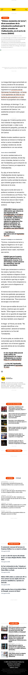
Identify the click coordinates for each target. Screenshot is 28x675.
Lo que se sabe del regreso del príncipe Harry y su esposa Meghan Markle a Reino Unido (13, 557)
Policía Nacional (5, 386)
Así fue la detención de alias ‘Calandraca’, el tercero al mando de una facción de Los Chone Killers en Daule (13, 568)
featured (4, 385)
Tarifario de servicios (14, 666)
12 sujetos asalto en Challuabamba (15, 382)
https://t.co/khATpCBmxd (12, 360)
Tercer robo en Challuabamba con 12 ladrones (13, 387)
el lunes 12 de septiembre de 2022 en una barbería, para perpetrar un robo (14, 94)
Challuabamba (22, 384)
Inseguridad (19, 385)
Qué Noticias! (9, 378)
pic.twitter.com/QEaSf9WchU (14, 228)
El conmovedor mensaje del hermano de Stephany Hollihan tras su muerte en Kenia (13, 548)
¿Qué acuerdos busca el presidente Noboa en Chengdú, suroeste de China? (13, 590)
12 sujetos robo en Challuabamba (9, 384)
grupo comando (11, 385)
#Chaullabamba (9, 214)
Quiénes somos (14, 667)
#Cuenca (20, 214)
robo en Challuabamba (16, 386)
